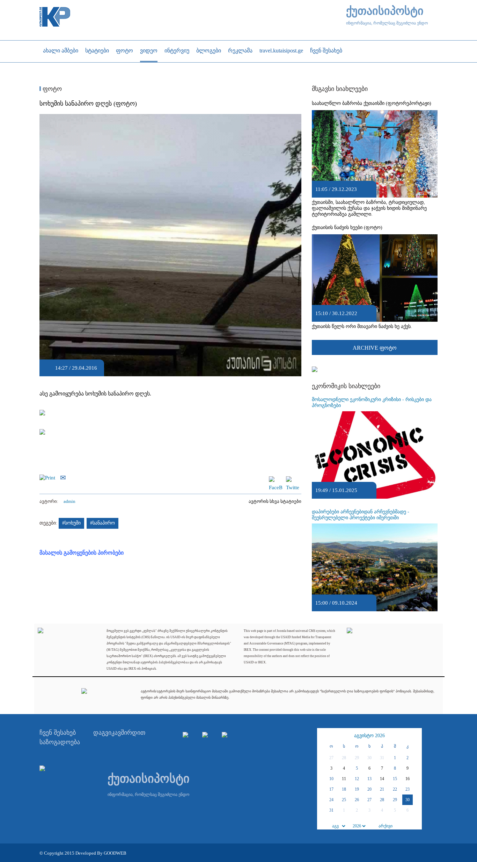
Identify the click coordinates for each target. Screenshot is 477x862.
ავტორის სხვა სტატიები (275, 501)
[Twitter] (293, 479)
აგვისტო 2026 (369, 735)
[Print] (49, 477)
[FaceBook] (275, 479)
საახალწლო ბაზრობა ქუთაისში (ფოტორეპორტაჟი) (371, 103)
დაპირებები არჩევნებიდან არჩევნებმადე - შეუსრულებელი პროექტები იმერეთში (360, 514)
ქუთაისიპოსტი (385, 11)
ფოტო (51, 88)
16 (407, 778)
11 (344, 778)
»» (415, 736)
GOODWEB (115, 853)
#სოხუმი (71, 523)
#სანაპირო (102, 523)
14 (382, 778)
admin (69, 501)
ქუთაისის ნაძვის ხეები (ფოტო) (347, 227)
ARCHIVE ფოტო (375, 348)
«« (323, 736)
